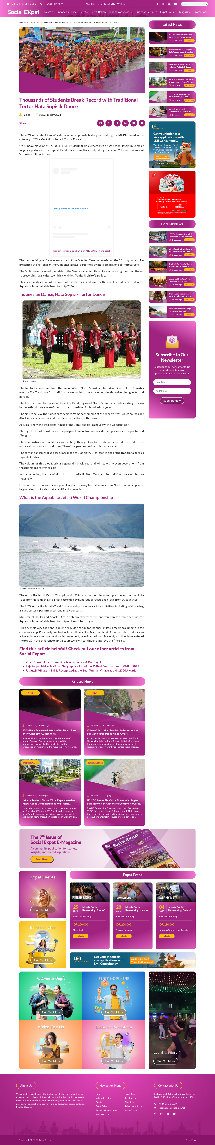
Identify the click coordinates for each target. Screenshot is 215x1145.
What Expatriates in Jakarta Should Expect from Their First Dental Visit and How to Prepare (181, 253)
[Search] (205, 4)
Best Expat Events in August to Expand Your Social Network (180, 281)
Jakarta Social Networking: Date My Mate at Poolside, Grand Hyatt (180, 912)
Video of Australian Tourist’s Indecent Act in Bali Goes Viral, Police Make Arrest (112, 732)
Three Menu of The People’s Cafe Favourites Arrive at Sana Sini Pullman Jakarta (181, 52)
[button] (49, 12)
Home (22, 22)
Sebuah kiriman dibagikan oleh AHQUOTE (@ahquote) (81, 251)
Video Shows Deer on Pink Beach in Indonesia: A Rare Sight (63, 662)
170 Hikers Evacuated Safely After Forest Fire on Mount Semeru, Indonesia (49, 732)
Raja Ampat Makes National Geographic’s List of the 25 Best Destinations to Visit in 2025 (82, 666)
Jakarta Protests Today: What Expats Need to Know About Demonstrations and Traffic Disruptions (49, 803)
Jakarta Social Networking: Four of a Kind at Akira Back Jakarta (94, 912)
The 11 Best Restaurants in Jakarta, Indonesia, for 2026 (180, 295)
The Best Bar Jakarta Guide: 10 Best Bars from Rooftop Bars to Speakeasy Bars (180, 266)
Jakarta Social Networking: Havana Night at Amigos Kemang (136, 912)
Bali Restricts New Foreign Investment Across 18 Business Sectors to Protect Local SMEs (180, 312)
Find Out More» (24, 1107)
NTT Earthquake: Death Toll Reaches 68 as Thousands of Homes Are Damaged (180, 236)
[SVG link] (23, 12)
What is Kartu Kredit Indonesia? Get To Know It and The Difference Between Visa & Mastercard (180, 113)
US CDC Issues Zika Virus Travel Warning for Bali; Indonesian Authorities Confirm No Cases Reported (113, 803)
